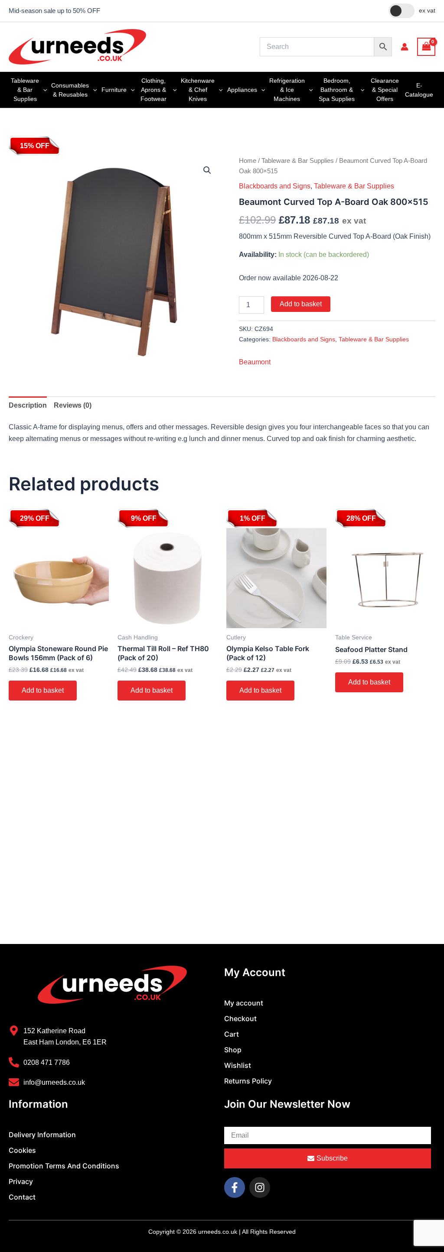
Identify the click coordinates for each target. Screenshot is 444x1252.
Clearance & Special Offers (385, 89)
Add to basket (301, 304)
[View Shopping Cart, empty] (426, 46)
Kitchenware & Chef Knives (198, 89)
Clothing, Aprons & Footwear (153, 89)
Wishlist (237, 1065)
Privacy (21, 1181)
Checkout (240, 1018)
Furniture (114, 89)
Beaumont (255, 373)
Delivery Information (42, 1134)
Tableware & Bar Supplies (25, 89)
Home (247, 160)
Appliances (242, 89)
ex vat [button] (427, 10)
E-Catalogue (419, 90)
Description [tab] (28, 416)
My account (243, 1003)
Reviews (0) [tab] (72, 416)
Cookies (22, 1150)
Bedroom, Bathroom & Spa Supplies (337, 89)
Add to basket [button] (43, 701)
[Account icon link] (404, 47)
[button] (43, 89)
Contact (22, 1197)
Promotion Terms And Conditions (64, 1165)
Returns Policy (248, 1081)
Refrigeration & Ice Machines (287, 89)
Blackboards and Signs (274, 186)
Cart (231, 1034)
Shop (233, 1049)
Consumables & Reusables (70, 90)
